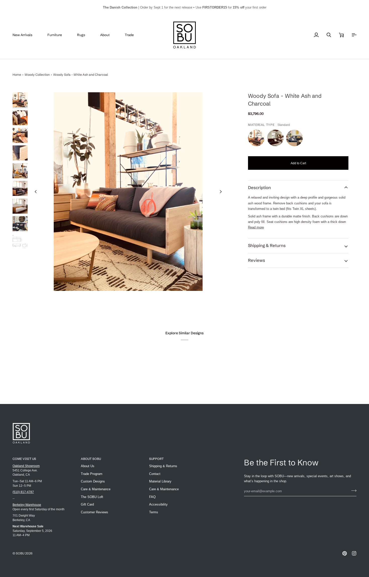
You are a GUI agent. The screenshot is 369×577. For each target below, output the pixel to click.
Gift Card (87, 504)
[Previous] (35, 191)
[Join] (352, 490)
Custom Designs (93, 481)
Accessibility (158, 504)
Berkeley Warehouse (27, 504)
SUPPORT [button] (156, 459)
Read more (256, 227)
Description (259, 187)
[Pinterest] (344, 553)
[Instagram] (354, 553)
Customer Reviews (94, 512)
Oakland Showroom (26, 465)
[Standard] (257, 139)
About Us (87, 466)
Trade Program (91, 474)
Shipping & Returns (267, 245)
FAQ (152, 497)
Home (17, 74)
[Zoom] (128, 191)
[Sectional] (294, 139)
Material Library (160, 481)
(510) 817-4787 (23, 491)
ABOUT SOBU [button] (91, 459)
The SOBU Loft (92, 497)
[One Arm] (276, 139)
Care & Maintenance (95, 489)
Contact (154, 474)
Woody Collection (37, 74)
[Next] (220, 191)
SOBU (20, 553)
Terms (153, 512)
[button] (58, 35)
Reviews (256, 260)
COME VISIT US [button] (24, 459)
